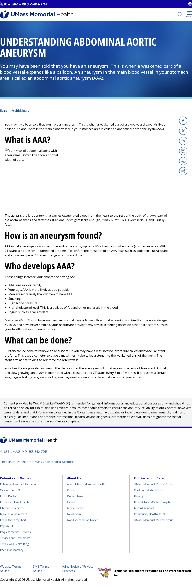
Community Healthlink (147, 514)
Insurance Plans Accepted (15, 502)
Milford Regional (144, 508)
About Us (74, 478)
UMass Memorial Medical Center (154, 484)
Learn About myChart (13, 520)
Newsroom (74, 514)
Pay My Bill (6, 526)
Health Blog (14, 544)
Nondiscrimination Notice (82, 520)
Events (71, 502)
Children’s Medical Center (149, 490)
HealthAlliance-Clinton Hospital (152, 502)
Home (3, 111)
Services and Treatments (15, 538)
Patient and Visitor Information (18, 484)
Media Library (75, 508)
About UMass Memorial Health (86, 484)
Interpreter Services (12, 508)
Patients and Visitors (16, 478)
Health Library (20, 111)
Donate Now (75, 496)
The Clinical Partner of (37, 461)
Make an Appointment (13, 514)
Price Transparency (11, 550)
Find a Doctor (8, 496)
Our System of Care (149, 478)
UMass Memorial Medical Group (153, 520)
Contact (72, 490)
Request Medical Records (15, 532)
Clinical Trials (10, 490)
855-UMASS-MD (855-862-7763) (26, 4)
